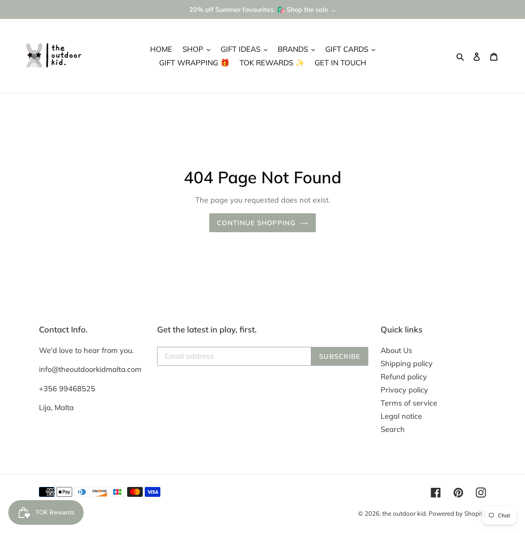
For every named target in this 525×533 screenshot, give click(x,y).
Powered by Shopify (457, 513)
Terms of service (409, 403)
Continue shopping (256, 223)
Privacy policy (404, 390)
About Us (396, 350)
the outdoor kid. (405, 513)
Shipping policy (407, 363)
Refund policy (404, 376)
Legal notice (401, 416)
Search (393, 429)
